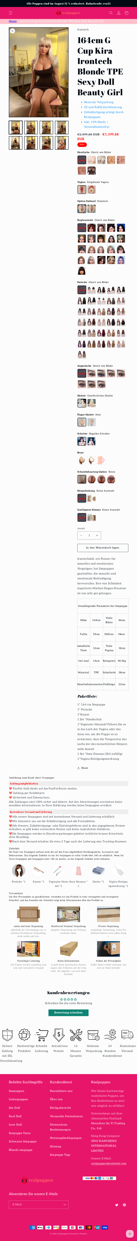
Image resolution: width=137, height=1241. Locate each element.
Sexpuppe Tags (60, 1155)
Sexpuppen (16, 1091)
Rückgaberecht (60, 1108)
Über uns (56, 1099)
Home (13, 21)
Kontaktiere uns (61, 1091)
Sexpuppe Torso (20, 1133)
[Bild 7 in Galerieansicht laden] (46, 143)
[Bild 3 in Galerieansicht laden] (46, 127)
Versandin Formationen (66, 1116)
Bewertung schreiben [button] (68, 1012)
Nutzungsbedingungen (66, 1138)
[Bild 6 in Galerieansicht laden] (31, 143)
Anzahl (81, 528)
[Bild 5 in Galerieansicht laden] (16, 143)
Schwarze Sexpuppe (23, 1141)
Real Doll (15, 1116)
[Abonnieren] (64, 1205)
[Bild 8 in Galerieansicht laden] (62, 143)
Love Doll (15, 1124)
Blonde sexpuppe (21, 1150)
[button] (10, 13)
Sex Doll (14, 1108)
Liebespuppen (18, 1099)
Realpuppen (63, 1234)
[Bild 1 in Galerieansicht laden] (16, 127)
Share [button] (84, 768)
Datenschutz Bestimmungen (60, 1127)
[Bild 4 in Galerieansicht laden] (62, 127)
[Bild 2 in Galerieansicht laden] (31, 127)
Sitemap (55, 1146)
